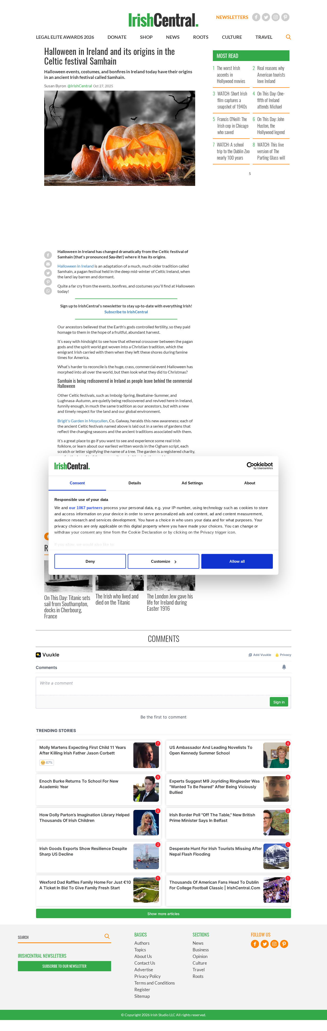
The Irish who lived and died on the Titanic (117, 599)
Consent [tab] (77, 483)
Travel (199, 969)
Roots (198, 976)
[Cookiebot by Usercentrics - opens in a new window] (250, 466)
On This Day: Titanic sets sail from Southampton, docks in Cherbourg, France (67, 606)
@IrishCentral (79, 85)
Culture (200, 963)
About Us (143, 956)
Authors (141, 943)
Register (142, 989)
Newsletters (232, 17)
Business (201, 949)
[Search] (288, 37)
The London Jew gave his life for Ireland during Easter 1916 (170, 602)
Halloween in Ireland (75, 265)
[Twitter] (266, 17)
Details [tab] (135, 483)
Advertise (143, 969)
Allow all (237, 561)
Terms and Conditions (154, 983)
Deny (90, 561)
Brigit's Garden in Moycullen (82, 420)
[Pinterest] (285, 17)
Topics (140, 949)
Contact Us (144, 963)
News (198, 943)
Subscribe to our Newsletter (64, 966)
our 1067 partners (86, 507)
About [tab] (249, 483)
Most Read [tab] (227, 55)
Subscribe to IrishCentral (126, 311)
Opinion (200, 956)
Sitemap (142, 996)
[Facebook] (256, 17)
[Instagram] (276, 17)
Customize (160, 561)
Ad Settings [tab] (192, 483)
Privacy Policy (147, 976)
